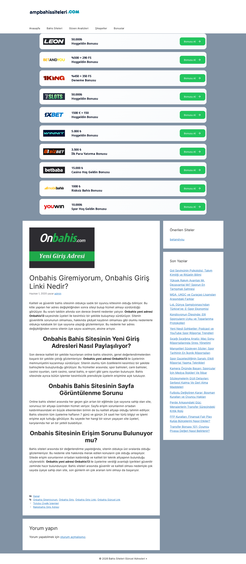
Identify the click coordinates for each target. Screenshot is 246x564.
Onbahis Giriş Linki (85, 499)
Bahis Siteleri (54, 28)
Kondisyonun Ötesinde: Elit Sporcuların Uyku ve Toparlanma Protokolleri (191, 319)
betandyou (177, 239)
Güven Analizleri (79, 28)
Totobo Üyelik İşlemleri (46, 503)
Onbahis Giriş (66, 499)
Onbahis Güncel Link (108, 499)
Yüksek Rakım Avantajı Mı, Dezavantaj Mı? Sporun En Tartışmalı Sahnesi (187, 285)
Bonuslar (119, 28)
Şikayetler (101, 28)
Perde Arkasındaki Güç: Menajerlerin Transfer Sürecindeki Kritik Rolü (192, 407)
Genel (36, 496)
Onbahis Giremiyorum (45, 499)
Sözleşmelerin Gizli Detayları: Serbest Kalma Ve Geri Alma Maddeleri (189, 383)
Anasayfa (34, 28)
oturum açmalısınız (72, 537)
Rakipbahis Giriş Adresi (46, 507)
